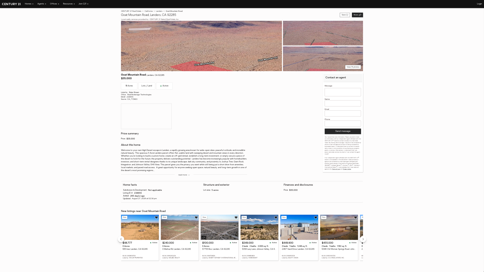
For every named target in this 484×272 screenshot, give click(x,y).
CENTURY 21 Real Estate (131, 11)
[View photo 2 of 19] (323, 33)
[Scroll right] (363, 239)
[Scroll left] (121, 239)
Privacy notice (347, 169)
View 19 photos (353, 67)
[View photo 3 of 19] (323, 58)
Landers (159, 11)
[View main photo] (201, 46)
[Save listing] (156, 217)
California (149, 11)
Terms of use (336, 169)
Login (479, 4)
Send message (342, 131)
